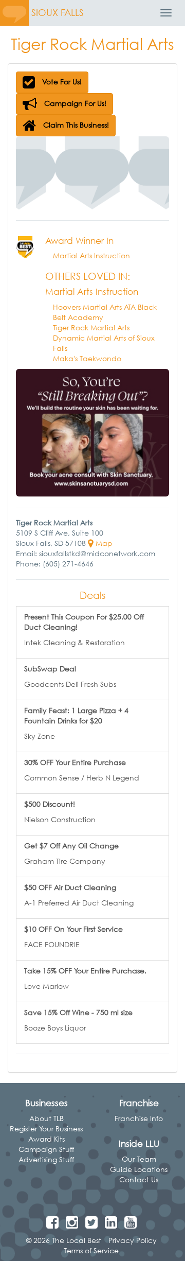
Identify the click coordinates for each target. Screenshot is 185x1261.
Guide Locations (139, 1169)
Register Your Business (46, 1128)
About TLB (46, 1118)
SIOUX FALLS (57, 12)
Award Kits (46, 1138)
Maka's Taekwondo (87, 358)
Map (103, 543)
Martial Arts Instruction (91, 255)
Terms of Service (91, 1250)
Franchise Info (139, 1118)
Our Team (139, 1159)
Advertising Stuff (46, 1159)
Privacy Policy (132, 1240)
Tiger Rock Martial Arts (91, 327)
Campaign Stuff (46, 1149)
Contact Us (138, 1179)
